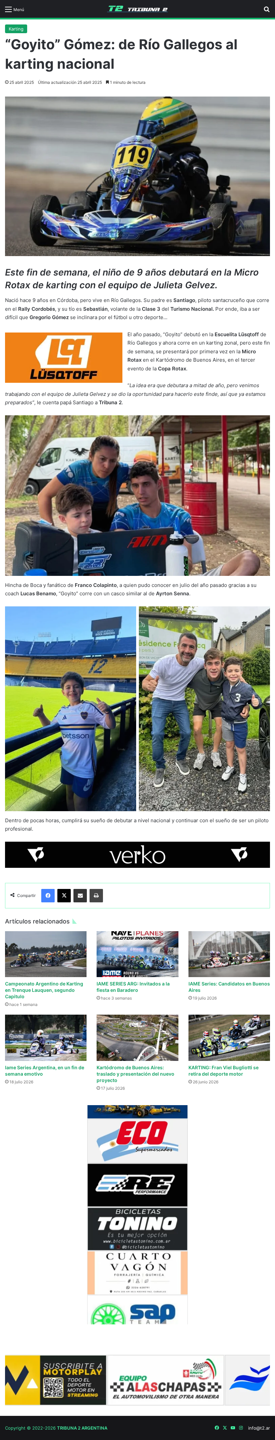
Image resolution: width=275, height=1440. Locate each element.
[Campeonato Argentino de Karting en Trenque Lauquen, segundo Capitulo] (46, 954)
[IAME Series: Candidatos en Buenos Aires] (229, 954)
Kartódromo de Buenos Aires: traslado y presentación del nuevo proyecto (135, 1074)
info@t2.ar (259, 1428)
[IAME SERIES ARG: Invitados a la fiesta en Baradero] (137, 954)
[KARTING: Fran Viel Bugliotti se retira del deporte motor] (229, 1038)
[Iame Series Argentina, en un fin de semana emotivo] (46, 1038)
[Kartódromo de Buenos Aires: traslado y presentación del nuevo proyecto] (137, 1038)
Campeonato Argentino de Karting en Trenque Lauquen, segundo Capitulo (44, 990)
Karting (16, 29)
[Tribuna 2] (137, 9)
